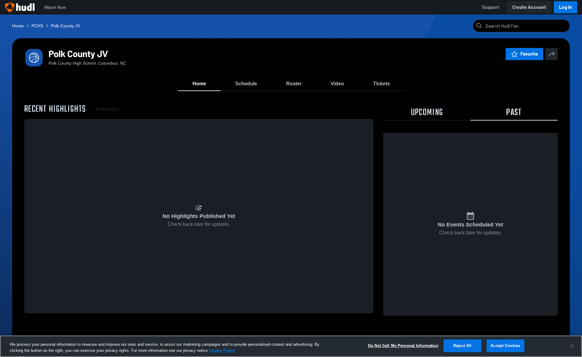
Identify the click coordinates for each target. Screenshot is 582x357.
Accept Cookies (505, 345)
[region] (291, 346)
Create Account (529, 7)
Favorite (529, 54)
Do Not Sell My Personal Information (403, 345)
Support (491, 7)
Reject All (462, 345)
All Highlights (107, 109)
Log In (565, 7)
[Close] (572, 345)
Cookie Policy (222, 350)
